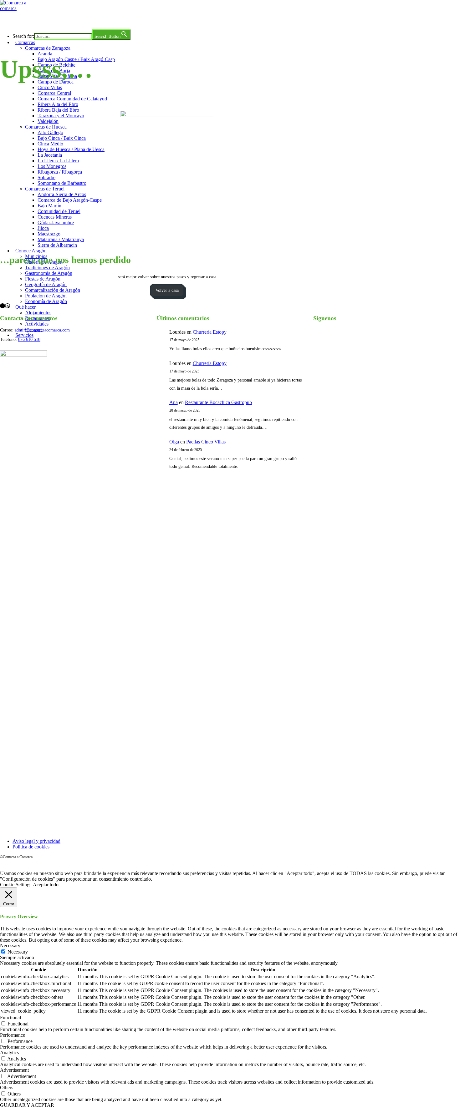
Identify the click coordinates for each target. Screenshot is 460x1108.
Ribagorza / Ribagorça (60, 172)
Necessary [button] (10, 945)
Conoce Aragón (31, 250)
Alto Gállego (50, 132)
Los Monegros (52, 166)
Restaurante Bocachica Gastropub (218, 402)
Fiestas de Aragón (42, 278)
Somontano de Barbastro (62, 183)
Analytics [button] (9, 1052)
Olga (174, 441)
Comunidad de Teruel (59, 211)
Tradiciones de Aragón (47, 267)
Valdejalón (48, 121)
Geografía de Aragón (46, 284)
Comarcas (25, 42)
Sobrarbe (46, 177)
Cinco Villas (50, 87)
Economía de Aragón (46, 301)
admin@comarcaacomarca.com (42, 330)
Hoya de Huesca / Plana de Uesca (71, 149)
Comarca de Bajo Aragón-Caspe (70, 200)
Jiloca (43, 228)
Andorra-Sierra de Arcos (62, 194)
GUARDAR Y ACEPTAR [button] (27, 1105)
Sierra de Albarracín (57, 245)
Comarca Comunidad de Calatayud (72, 98)
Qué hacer (25, 307)
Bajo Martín (49, 205)
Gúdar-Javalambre (56, 222)
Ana (173, 402)
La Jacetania (50, 155)
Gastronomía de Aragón (48, 273)
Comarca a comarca (34, 20)
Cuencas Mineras (55, 217)
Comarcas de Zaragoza (47, 48)
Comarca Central (54, 93)
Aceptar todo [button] (46, 884)
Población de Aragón (46, 295)
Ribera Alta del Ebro (58, 104)
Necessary (18, 951)
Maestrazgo (49, 233)
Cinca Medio (50, 143)
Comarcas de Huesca (46, 126)
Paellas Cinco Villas (206, 441)
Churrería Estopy (210, 332)
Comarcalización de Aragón (52, 290)
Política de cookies (31, 846)
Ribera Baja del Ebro (58, 110)
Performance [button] (12, 1035)
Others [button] (6, 1087)
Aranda (45, 53)
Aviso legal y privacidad (36, 841)
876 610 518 (29, 339)
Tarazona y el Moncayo (61, 115)
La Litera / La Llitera (58, 160)
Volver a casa (167, 290)
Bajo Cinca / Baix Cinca (62, 138)
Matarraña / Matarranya (61, 239)
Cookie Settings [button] (15, 884)
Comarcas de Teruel (44, 188)
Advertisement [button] (14, 1070)
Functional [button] (10, 1017)
